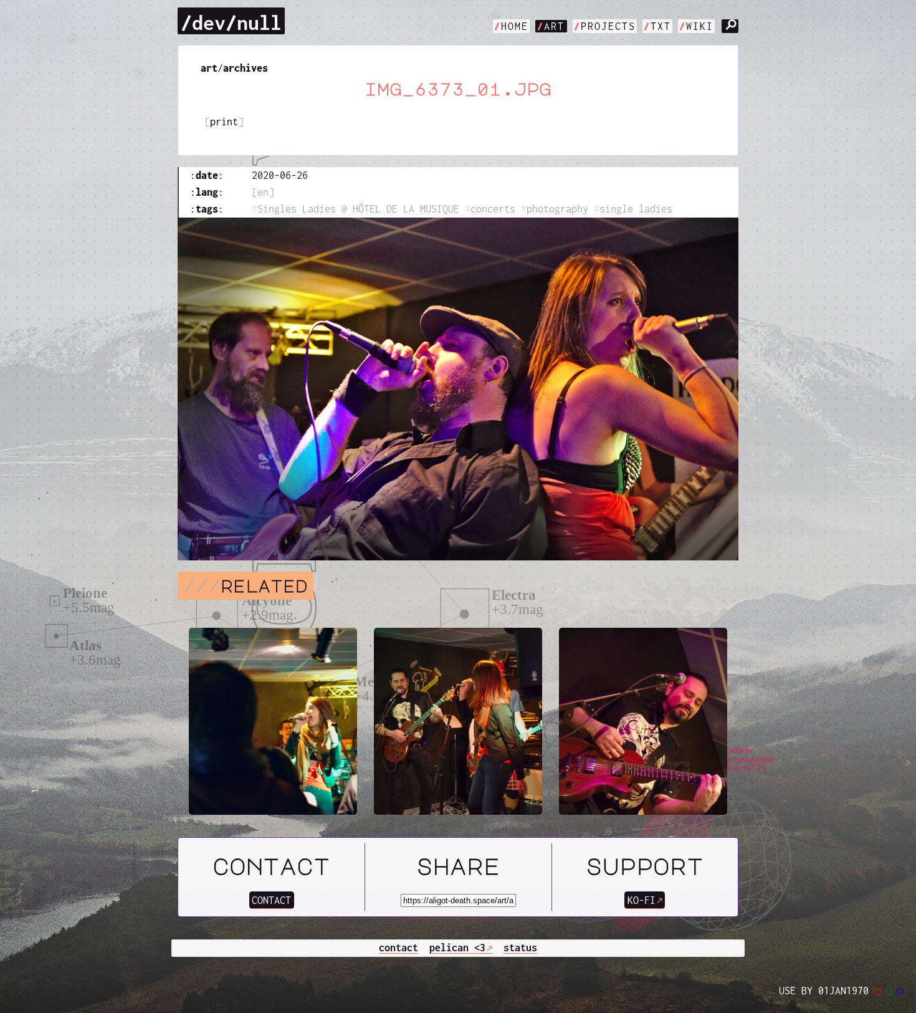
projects (608, 26)
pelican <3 (457, 947)
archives (245, 68)
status (520, 947)
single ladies (635, 208)
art (554, 26)
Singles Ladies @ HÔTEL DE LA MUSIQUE (358, 208)
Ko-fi (641, 899)
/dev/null (231, 22)
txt (661, 26)
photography (557, 208)
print (224, 121)
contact (271, 899)
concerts (492, 208)
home (514, 26)
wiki (699, 26)
